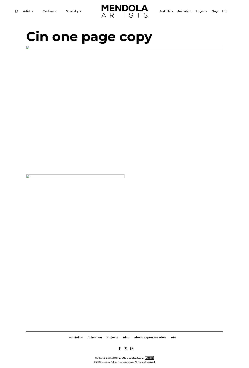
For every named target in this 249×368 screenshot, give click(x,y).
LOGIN (149, 358)
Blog (214, 11)
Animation (184, 11)
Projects (201, 11)
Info (224, 11)
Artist (26, 11)
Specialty (72, 11)
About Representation (150, 337)
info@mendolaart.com (130, 358)
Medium (48, 11)
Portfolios (166, 11)
